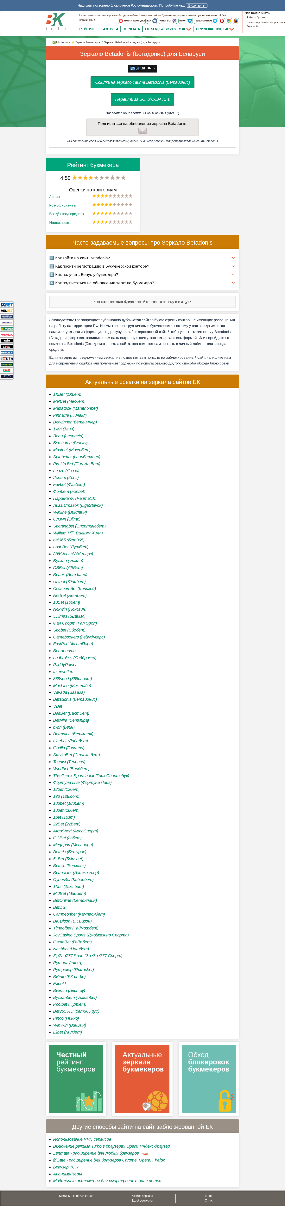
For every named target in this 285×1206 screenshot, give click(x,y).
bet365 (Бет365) (69, 540)
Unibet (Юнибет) (69, 581)
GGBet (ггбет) (67, 838)
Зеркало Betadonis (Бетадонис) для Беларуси (142, 53)
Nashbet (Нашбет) (71, 949)
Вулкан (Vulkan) (68, 560)
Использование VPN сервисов (82, 1139)
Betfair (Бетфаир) (70, 574)
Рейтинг (88, 29)
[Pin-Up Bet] (7, 370)
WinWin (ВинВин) (69, 1025)
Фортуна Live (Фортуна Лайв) (82, 782)
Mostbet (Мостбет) (72, 449)
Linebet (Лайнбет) (70, 740)
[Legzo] (7, 376)
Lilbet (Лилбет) (67, 1032)
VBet (57, 706)
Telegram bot (203, 20)
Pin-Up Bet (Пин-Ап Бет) (76, 463)
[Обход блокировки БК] (209, 1080)
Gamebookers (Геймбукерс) (79, 637)
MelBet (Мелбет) (69, 401)
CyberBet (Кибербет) (73, 879)
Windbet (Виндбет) (71, 768)
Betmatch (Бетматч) (73, 733)
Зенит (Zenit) (66, 477)
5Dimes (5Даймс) (69, 616)
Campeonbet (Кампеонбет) (79, 914)
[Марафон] (7, 316)
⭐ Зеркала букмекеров (85, 42)
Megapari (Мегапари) (73, 844)
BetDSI (59, 907)
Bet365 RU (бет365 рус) (76, 1011)
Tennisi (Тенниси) (69, 761)
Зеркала (131, 29)
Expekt (59, 983)
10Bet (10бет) (66, 602)
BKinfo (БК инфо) (69, 976)
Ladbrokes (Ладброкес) (74, 657)
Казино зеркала (142, 1195)
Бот (149, 20)
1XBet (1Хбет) (67, 394)
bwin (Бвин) (64, 727)
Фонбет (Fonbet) (69, 491)
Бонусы (109, 29)
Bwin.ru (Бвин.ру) (69, 990)
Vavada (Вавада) (69, 692)
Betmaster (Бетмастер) (76, 872)
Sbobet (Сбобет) (69, 630)
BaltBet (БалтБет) (71, 713)
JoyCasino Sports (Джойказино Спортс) (91, 935)
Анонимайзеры (67, 1174)
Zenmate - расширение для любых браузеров (96, 1153)
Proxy (183, 20)
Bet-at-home (64, 650)
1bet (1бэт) (64, 817)
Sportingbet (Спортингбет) (79, 526)
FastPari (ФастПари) (73, 643)
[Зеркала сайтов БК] (142, 1080)
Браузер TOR (66, 1167)
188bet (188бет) (68, 803)
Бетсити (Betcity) (70, 442)
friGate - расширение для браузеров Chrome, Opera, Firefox (109, 1160)
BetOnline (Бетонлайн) (75, 900)
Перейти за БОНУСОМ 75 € (142, 99)
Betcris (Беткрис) (69, 851)
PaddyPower (65, 664)
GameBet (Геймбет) (72, 942)
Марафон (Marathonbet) (75, 408)
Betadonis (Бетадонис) (75, 699)
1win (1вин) (63, 429)
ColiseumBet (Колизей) (74, 588)
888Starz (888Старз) (73, 553)
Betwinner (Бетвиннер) (75, 422)
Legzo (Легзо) (66, 470)
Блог (208, 1195)
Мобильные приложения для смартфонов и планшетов (107, 1180)
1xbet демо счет (142, 1200)
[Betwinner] (7, 328)
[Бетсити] (7, 352)
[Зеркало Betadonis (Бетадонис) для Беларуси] (142, 68)
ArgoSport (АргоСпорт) (75, 831)
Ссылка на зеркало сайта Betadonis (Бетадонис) (142, 82)
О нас (209, 1200)
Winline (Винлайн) (70, 512)
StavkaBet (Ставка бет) (76, 754)
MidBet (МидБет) (69, 893)
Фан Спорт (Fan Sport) (75, 623)
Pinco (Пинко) (66, 1018)
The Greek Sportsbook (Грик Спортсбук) (91, 775)
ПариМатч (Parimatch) (74, 498)
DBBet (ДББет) (68, 567)
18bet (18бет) (66, 810)
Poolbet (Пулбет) (69, 1004)
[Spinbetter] (7, 364)
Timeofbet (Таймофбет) (75, 928)
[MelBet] (7, 310)
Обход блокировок (165, 29)
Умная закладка (134, 20)
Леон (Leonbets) (68, 436)
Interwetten (63, 671)
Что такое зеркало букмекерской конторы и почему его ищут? (142, 302)
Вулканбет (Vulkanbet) (75, 997)
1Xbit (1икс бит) (68, 886)
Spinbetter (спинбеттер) (76, 456)
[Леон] (7, 346)
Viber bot (165, 20)
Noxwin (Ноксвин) (69, 609)
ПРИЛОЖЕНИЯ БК (212, 29)
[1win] (7, 340)
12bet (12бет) (66, 789)
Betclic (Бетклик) (69, 865)
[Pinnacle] (7, 322)
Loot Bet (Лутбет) (70, 547)
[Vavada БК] (7, 334)
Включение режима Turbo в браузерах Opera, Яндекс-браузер (111, 1146)
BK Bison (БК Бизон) (72, 921)
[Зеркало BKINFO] (56, 21)
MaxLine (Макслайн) (72, 685)
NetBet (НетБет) (70, 595)
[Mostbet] (7, 358)
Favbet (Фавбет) (69, 484)
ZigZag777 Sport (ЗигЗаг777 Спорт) (87, 955)
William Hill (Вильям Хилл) (78, 533)
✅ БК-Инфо (59, 42)
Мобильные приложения (76, 1195)
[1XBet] (7, 304)
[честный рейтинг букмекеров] (76, 1080)
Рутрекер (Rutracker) (73, 969)
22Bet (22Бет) (66, 824)
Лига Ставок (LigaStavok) (78, 505)
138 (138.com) (66, 796)
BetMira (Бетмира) (71, 720)
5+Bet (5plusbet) (68, 858)
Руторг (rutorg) (67, 962)
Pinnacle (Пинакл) (70, 415)
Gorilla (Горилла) (68, 747)
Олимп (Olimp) (66, 519)
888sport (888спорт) (72, 678)
